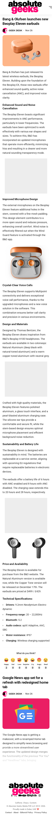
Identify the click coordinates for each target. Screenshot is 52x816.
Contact (8, 812)
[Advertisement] (26, 176)
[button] (50, 7)
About (16, 812)
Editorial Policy (26, 812)
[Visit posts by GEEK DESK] (5, 30)
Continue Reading (26, 769)
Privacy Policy (40, 812)
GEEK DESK (15, 30)
